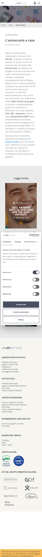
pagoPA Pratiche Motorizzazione (14, 386)
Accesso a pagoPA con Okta (12, 402)
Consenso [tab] (7, 242)
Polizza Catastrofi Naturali (11, 390)
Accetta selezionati (21, 312)
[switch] (36, 279)
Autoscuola (20, 25)
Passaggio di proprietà (10, 371)
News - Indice (7, 445)
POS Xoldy (6, 388)
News (11, 25)
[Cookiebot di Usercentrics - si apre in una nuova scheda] (29, 235)
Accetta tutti (21, 304)
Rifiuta (21, 320)
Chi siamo (5, 440)
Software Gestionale (9, 362)
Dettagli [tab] (18, 242)
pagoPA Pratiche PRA (10, 364)
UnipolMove (6, 367)
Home (3, 25)
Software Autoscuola (10, 383)
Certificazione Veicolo (10, 369)
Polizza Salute (7, 412)
